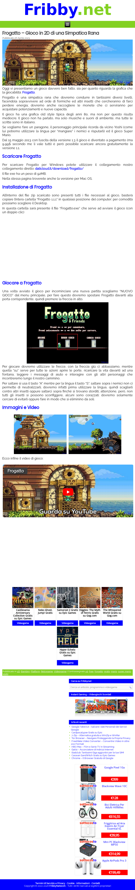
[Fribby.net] (68, 10)
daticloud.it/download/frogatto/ (59, 168)
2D (18, 671)
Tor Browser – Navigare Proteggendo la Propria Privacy (101, 738)
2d (86, 671)
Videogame (60, 671)
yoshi (5, 674)
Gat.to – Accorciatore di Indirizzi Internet (92, 749)
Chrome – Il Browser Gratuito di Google (92, 758)
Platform (35, 671)
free (91, 671)
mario (114, 671)
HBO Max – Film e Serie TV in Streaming (93, 746)
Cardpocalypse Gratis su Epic (87, 732)
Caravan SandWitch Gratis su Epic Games (93, 755)
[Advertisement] (33, 733)
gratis (107, 671)
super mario (124, 671)
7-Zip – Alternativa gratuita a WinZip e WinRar (96, 735)
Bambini (25, 671)
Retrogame (47, 671)
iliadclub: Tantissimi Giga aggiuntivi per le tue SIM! (98, 752)
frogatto (99, 671)
